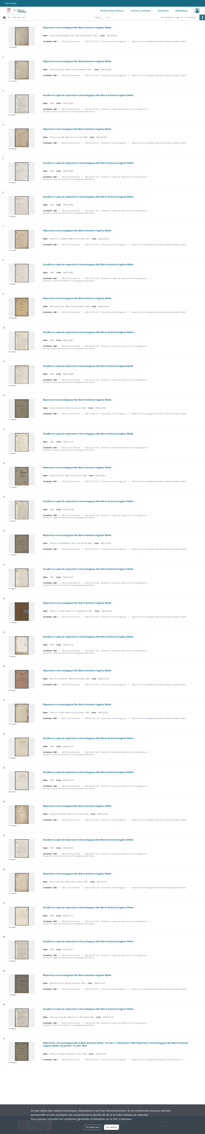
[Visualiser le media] (22, 36)
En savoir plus (92, 1127)
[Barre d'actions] (202, 17)
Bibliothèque (181, 10)
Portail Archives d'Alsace (112, 10)
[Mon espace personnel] (197, 10)
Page (97, 17)
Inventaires (163, 10)
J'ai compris (111, 1127)
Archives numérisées (141, 10)
